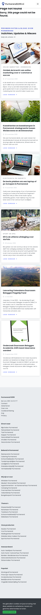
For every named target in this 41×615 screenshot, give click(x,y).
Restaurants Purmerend (10, 454)
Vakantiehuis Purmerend (10, 493)
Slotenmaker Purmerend (10, 560)
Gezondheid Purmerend (10, 437)
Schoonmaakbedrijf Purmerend (13, 514)
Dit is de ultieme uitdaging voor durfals (18, 238)
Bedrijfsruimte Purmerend (10, 579)
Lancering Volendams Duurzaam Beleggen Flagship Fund (19, 291)
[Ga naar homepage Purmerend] (12, 4)
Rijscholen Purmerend (9, 427)
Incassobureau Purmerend (11, 577)
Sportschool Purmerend (10, 538)
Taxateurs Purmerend (9, 512)
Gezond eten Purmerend (10, 442)
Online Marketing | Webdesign (17, 67)
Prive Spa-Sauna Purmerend (11, 575)
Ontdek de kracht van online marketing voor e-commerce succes (17, 72)
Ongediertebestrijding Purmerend (13, 582)
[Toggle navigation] (38, 4)
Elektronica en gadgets (14, 178)
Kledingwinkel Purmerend (10, 534)
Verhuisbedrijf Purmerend (10, 469)
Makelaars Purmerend (9, 517)
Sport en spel (9, 234)
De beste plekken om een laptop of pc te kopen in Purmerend (19, 182)
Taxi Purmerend (7, 432)
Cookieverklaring (7, 411)
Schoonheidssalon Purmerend (12, 459)
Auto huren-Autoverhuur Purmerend (15, 553)
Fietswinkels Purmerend (10, 430)
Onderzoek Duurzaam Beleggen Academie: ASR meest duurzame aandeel (19, 348)
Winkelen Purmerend (9, 481)
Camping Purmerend (9, 488)
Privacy (4, 416)
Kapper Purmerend (8, 435)
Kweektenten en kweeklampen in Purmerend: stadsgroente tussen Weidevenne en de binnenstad (19, 128)
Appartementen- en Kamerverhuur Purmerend (19, 485)
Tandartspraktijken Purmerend (12, 461)
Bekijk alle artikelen (7, 37)
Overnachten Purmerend (10, 490)
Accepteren (9, 612)
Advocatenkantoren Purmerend (13, 558)
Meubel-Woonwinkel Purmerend (13, 483)
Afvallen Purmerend (8, 440)
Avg (2, 413)
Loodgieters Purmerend (10, 464)
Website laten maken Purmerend (13, 536)
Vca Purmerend (7, 531)
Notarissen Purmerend (9, 510)
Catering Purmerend (9, 456)
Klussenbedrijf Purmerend (10, 507)
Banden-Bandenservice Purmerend (14, 555)
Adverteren (5, 406)
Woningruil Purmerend (9, 572)
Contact (4, 403)
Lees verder (9, 94)
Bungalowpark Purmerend (11, 495)
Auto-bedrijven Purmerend (11, 550)
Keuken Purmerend (8, 529)
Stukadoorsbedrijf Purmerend (12, 466)
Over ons (4, 408)
